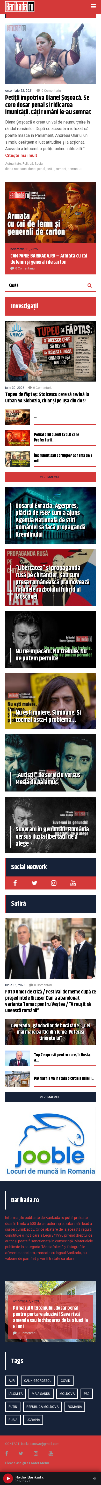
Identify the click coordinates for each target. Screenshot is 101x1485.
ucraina (33, 1420)
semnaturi (75, 169)
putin (13, 1407)
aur (12, 1381)
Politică (28, 163)
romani (61, 169)
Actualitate (13, 163)
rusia (13, 1420)
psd (87, 1394)
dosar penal (36, 169)
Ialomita (16, 1394)
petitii (50, 169)
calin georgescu (38, 1381)
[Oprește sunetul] (94, 1478)
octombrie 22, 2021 (19, 91)
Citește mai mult (21, 155)
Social (39, 163)
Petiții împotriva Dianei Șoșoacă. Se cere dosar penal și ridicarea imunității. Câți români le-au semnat (48, 105)
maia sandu (41, 1394)
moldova (67, 1394)
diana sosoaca (16, 169)
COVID (65, 1381)
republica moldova (42, 1407)
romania (75, 1407)
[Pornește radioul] (8, 1478)
